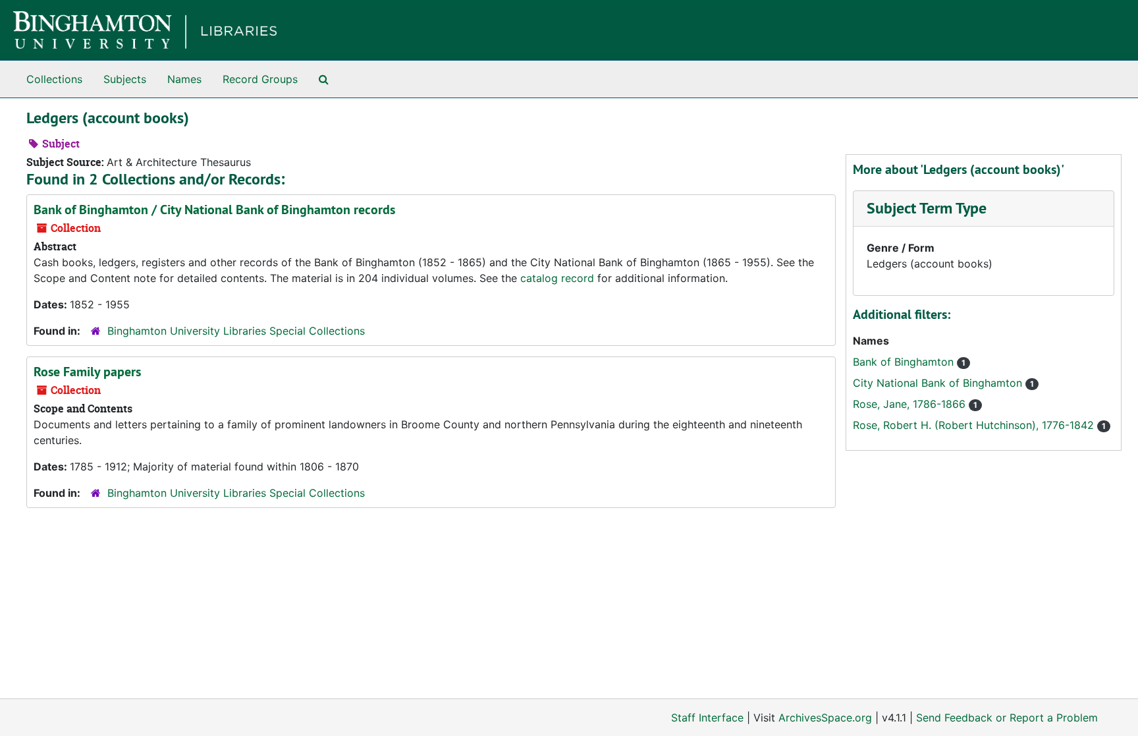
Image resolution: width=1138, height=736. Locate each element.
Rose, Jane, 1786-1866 (911, 403)
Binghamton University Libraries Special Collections (236, 330)
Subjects (124, 79)
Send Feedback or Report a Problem (1007, 717)
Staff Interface (707, 717)
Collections (54, 79)
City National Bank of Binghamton (939, 382)
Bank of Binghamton (905, 361)
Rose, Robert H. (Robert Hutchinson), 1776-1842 (975, 425)
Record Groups (260, 79)
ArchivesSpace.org (825, 717)
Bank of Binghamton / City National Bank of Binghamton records (214, 209)
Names (184, 79)
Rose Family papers (87, 371)
